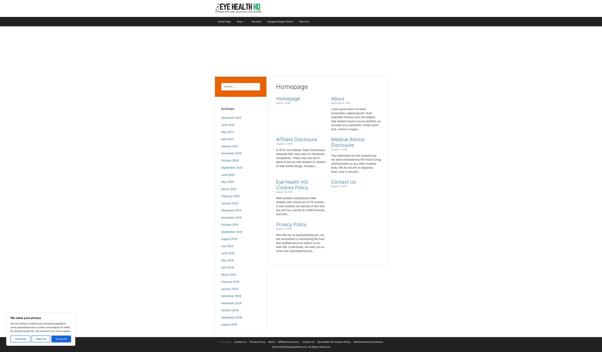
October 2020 (230, 160)
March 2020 (228, 189)
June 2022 (228, 124)
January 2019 (229, 289)
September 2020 (232, 167)
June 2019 (227, 253)
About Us (304, 21)
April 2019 (227, 267)
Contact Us (343, 182)
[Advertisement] (301, 50)
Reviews (256, 21)
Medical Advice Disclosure (347, 142)
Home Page (224, 21)
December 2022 (231, 117)
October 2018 (229, 310)
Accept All (61, 339)
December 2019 (231, 210)
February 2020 (230, 196)
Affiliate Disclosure (296, 139)
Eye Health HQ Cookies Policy (292, 184)
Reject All (41, 339)
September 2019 (231, 231)
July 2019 (227, 246)
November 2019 (231, 217)
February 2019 (230, 281)
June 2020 (228, 174)
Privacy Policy (291, 224)
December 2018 (231, 296)
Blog (239, 21)
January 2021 (229, 146)
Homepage (288, 98)
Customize (20, 339)
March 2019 (228, 274)
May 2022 (227, 132)
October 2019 (229, 224)
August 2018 (229, 324)
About (337, 98)
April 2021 (227, 139)
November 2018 (231, 303)
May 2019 (227, 260)
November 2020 (231, 153)
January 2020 (230, 203)
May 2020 (227, 181)
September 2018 (231, 317)
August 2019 (229, 239)
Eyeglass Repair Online (280, 21)
